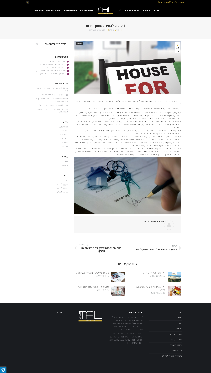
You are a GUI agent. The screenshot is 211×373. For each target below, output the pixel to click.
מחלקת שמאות (176, 350)
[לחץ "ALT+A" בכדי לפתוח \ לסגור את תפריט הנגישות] (3, 370)
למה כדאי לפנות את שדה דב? (153, 273)
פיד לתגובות (62, 188)
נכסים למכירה (176, 339)
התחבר (65, 180)
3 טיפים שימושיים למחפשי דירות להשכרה (92, 273)
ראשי (117, 30)
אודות (180, 317)
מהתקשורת (64, 165)
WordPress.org (62, 192)
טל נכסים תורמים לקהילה (172, 356)
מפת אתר (59, 312)
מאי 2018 (65, 146)
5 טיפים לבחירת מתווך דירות (56, 68)
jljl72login (64, 105)
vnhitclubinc (63, 109)
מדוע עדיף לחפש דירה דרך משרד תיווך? (93, 287)
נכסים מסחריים (176, 334)
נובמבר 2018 (63, 139)
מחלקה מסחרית (176, 345)
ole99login (64, 88)
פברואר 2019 (63, 127)
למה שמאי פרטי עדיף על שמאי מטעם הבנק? (150, 288)
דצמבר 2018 (63, 135)
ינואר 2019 (64, 131)
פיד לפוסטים (62, 184)
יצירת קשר (178, 328)
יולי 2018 (65, 143)
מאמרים (111, 30)
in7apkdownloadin (61, 99)
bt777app (64, 95)
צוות (180, 323)
